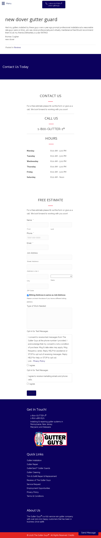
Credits (71, 535)
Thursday (31, 167)
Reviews (17, 47)
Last (52, 229)
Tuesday (31, 156)
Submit (31, 393)
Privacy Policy (39, 361)
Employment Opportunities (38, 488)
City (28, 281)
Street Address (32, 261)
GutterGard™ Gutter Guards (38, 468)
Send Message (88, 532)
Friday (30, 172)
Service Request (34, 484)
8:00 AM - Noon (57, 177)
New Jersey (47, 424)
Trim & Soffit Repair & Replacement (42, 476)
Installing (34, 422)
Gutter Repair (32, 464)
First (29, 229)
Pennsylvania (35, 424)
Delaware (47, 427)
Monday (30, 151)
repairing (44, 422)
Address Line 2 (33, 271)
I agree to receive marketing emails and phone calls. (47, 378)
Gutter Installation (34, 460)
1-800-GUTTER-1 (51, 129)
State (53, 280)
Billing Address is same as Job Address (47, 295)
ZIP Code (30, 290)
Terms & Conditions (35, 496)
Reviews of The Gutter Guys (39, 480)
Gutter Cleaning (33, 472)
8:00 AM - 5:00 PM (58, 151)
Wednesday (32, 161)
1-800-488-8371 (37, 418)
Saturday (31, 177)
